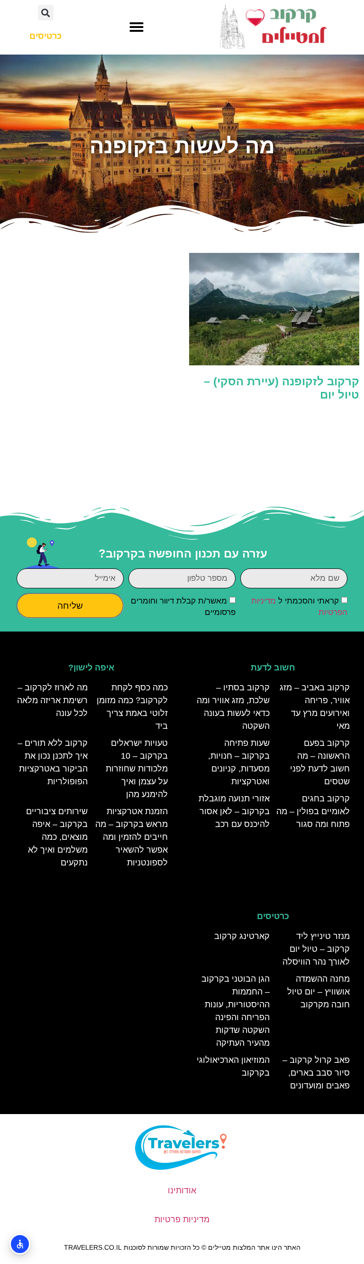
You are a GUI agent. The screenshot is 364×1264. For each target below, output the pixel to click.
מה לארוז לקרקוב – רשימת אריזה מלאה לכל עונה (52, 700)
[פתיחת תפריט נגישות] (19, 1244)
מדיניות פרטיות (182, 1219)
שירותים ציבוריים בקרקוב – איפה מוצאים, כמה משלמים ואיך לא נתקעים (57, 837)
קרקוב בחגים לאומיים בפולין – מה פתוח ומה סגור (313, 811)
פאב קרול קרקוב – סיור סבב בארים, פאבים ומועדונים (316, 1072)
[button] (136, 27)
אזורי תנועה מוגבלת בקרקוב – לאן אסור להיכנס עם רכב (234, 811)
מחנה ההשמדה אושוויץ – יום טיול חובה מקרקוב (318, 991)
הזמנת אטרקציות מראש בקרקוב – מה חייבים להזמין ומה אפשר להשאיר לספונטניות (131, 837)
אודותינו (182, 1190)
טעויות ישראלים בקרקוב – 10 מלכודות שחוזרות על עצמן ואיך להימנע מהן (137, 768)
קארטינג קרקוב (242, 936)
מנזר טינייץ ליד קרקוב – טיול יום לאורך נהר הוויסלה (316, 949)
